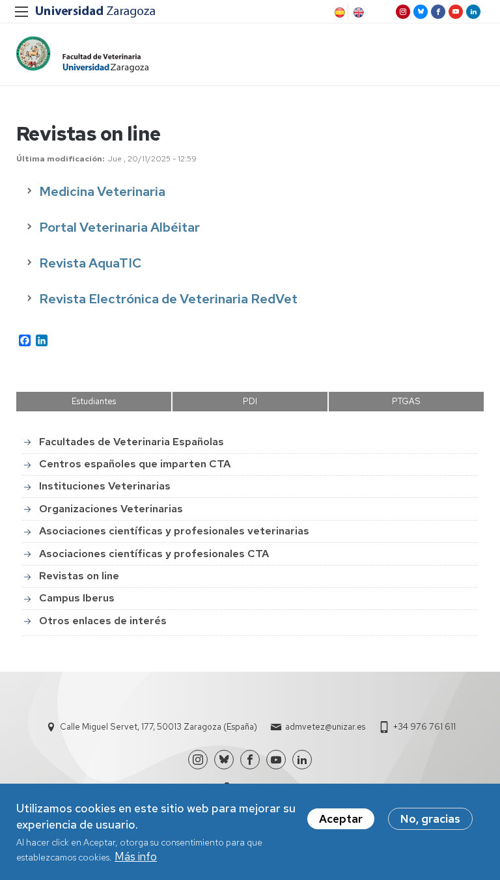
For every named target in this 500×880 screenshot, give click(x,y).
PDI (250, 401)
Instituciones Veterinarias (105, 486)
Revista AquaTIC (90, 262)
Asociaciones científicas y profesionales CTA (154, 553)
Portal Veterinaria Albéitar (119, 227)
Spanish (338, 12)
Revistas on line (79, 576)
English (357, 12)
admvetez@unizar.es (325, 726)
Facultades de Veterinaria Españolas (131, 441)
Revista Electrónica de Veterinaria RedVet (168, 298)
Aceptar (341, 819)
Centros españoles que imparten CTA (134, 464)
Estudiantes (94, 401)
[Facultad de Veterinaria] (82, 54)
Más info (136, 856)
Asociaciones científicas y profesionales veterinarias (174, 531)
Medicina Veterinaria (102, 191)
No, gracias (430, 819)
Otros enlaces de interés (103, 620)
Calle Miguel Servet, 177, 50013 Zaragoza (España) (158, 726)
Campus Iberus (77, 598)
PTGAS (406, 401)
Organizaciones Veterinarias (111, 509)
